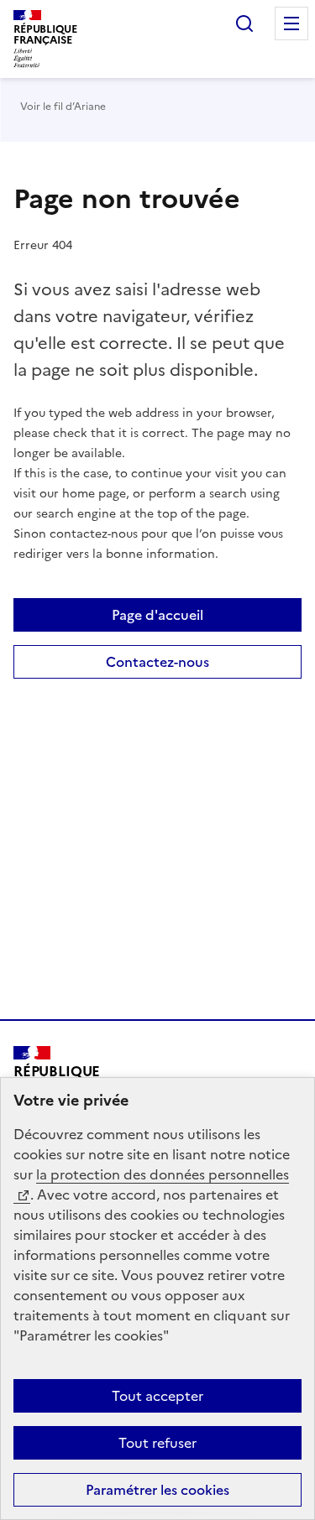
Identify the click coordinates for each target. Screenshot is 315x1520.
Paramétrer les (157, 1490)
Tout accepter (157, 1396)
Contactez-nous (157, 662)
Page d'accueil (157, 615)
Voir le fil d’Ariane (63, 106)
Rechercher (244, 23)
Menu (291, 23)
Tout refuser (157, 1443)
